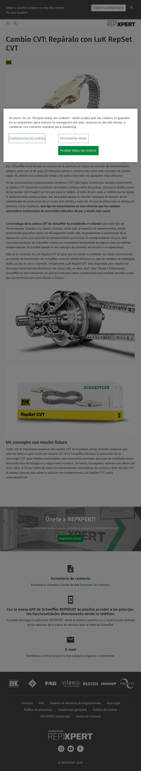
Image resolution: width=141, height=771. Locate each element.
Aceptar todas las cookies (78, 150)
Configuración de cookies (27, 138)
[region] (70, 135)
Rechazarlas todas (73, 138)
